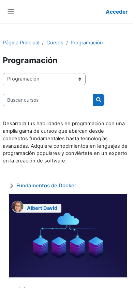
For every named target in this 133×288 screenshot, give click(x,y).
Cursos (54, 43)
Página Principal (21, 43)
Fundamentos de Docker (46, 185)
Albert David (42, 208)
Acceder (117, 12)
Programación (87, 43)
